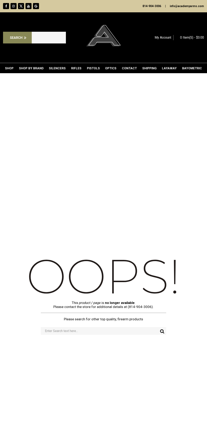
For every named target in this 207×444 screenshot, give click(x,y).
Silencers (57, 68)
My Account (163, 37)
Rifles (76, 68)
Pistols (93, 68)
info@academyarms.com (187, 6)
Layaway (169, 68)
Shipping (149, 68)
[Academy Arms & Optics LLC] (103, 37)
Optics (110, 68)
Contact (129, 68)
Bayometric (192, 68)
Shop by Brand (31, 68)
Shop (9, 68)
